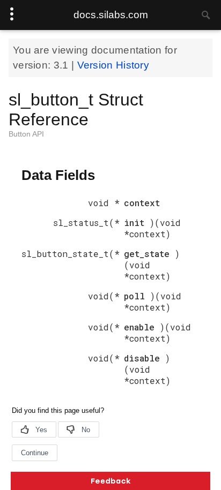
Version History (113, 65)
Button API (26, 134)
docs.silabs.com (110, 14)
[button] (110, 481)
